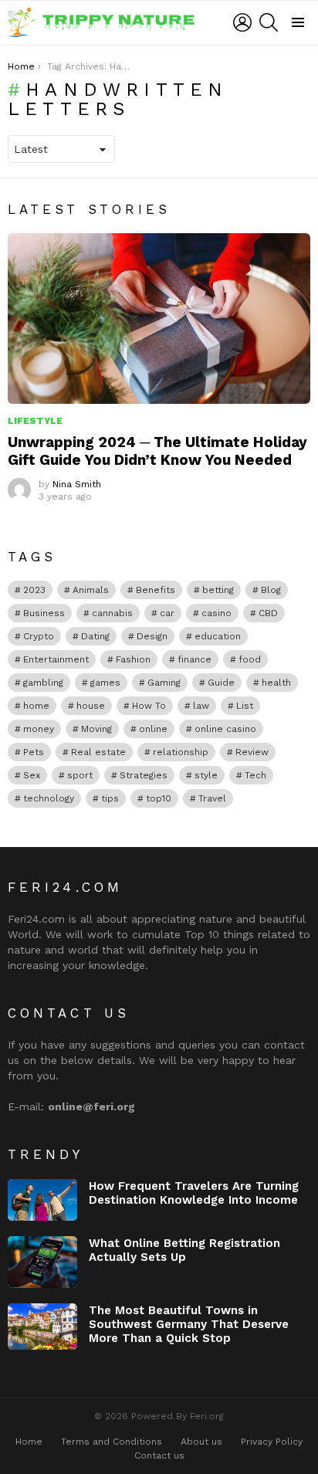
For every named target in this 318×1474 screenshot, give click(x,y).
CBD (268, 613)
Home (28, 1441)
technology (48, 798)
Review (252, 752)
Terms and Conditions (111, 1441)
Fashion (133, 659)
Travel (212, 798)
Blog (271, 590)
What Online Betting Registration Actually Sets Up (184, 1250)
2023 (34, 590)
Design (152, 636)
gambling (43, 682)
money (38, 728)
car (167, 613)
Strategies (143, 775)
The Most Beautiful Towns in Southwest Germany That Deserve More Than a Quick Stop (189, 1324)
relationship (180, 752)
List (244, 705)
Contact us (159, 1455)
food (249, 659)
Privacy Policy (272, 1441)
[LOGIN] (242, 22)
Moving (96, 728)
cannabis (112, 613)
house (90, 705)
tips (110, 798)
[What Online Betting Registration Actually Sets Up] (42, 1262)
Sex (31, 775)
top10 (158, 798)
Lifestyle (35, 420)
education (218, 636)
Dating (95, 636)
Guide (221, 682)
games (105, 682)
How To (149, 705)
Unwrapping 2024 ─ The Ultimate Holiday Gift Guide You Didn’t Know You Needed (157, 451)
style (206, 775)
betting (218, 590)
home (36, 705)
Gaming (164, 682)
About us (201, 1441)
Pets (33, 752)
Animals (91, 590)
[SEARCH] (268, 22)
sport (80, 775)
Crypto (38, 636)
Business (44, 613)
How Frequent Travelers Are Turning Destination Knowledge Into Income (194, 1193)
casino (216, 613)
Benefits (155, 590)
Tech (255, 775)
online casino (225, 728)
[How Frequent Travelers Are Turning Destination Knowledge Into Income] (42, 1200)
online (153, 728)
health (276, 682)
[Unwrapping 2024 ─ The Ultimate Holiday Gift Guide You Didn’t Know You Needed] (159, 318)
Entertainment (56, 659)
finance (194, 659)
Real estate (98, 752)
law (201, 705)
